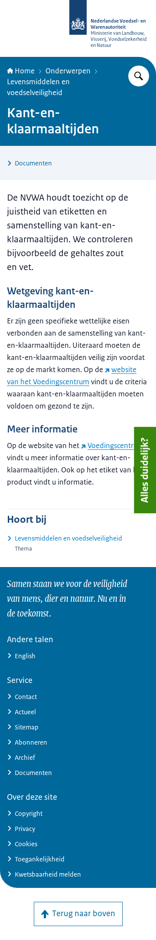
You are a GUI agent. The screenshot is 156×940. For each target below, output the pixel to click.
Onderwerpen (68, 71)
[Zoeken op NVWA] (138, 76)
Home (25, 71)
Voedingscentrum (116, 445)
